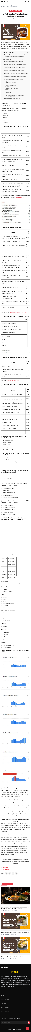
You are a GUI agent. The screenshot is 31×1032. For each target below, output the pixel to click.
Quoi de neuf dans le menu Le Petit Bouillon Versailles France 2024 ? (14, 71)
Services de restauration (12, 88)
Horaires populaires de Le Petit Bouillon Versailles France (16, 96)
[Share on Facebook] (9, 873)
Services (9, 89)
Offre (8, 86)
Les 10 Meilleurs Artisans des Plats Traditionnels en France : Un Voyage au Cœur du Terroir (15, 907)
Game (2, 995)
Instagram (6, 869)
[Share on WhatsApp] (16, 873)
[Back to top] (27, 1028)
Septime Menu (20, 197)
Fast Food (3, 1003)
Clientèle (9, 92)
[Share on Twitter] (6, 873)
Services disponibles (11, 85)
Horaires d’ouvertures (11, 82)
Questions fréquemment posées (12, 98)
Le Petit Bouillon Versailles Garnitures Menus (15, 59)
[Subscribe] (29, 1022)
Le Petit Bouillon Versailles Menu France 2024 (14, 54)
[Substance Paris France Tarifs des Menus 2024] (15, 946)
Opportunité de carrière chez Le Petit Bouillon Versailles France (15, 68)
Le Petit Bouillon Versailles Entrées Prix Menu (14, 56)
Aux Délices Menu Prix (13, 380)
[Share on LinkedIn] (13, 873)
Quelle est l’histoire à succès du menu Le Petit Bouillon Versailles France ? (15, 77)
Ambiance (9, 91)
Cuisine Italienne (5, 1011)
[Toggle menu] (28, 1)
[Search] (25, 1)
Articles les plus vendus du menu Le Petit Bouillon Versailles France (16, 65)
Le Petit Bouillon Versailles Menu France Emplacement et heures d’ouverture (14, 80)
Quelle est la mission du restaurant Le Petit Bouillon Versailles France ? (16, 74)
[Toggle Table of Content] (26, 53)
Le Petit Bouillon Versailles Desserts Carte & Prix (15, 62)
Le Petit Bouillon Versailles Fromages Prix (14, 61)
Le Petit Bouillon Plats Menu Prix (12, 58)
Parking (8, 93)
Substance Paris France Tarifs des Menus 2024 (13, 956)
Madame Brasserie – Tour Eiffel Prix (20, 312)
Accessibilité (10, 83)
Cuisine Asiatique (5, 1007)
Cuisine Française (9, 5)
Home (2, 5)
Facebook (5, 867)
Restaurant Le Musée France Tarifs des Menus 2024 (15, 932)
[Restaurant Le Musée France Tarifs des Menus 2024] (15, 922)
